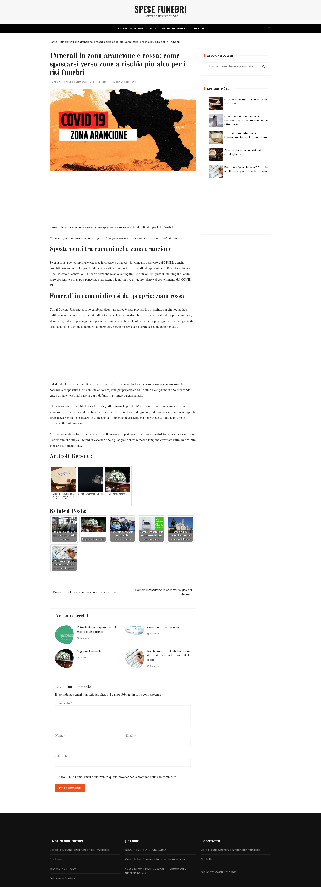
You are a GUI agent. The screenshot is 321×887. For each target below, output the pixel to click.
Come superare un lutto (163, 627)
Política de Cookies (62, 878)
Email (131, 735)
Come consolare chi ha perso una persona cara (85, 592)
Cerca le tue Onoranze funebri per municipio (79, 850)
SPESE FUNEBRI (160, 9)
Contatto (197, 28)
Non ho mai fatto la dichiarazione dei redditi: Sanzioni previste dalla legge (168, 655)
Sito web (61, 756)
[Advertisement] (123, 201)
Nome (60, 735)
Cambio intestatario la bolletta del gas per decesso (163, 592)
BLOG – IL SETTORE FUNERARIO (167, 28)
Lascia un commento (124, 82)
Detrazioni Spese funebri (129, 28)
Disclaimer (57, 859)
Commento (64, 703)
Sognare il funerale (89, 651)
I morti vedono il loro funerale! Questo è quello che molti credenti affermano (246, 120)
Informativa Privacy (63, 869)
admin (105, 82)
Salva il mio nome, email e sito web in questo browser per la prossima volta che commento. (118, 776)
